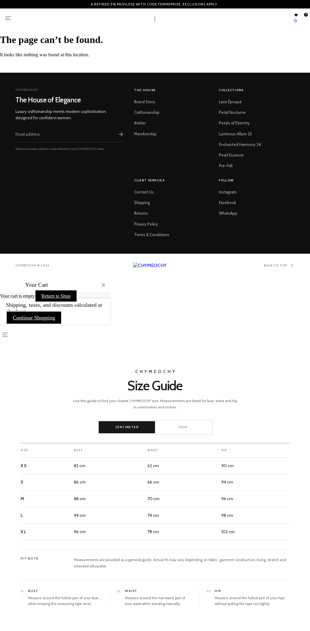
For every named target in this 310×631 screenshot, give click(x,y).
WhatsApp (228, 213)
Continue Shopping (34, 318)
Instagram (227, 192)
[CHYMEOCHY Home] (155, 265)
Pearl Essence (231, 155)
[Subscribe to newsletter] (121, 134)
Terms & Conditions (151, 234)
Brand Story (144, 101)
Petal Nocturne (232, 112)
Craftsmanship (147, 112)
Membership (145, 133)
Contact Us (144, 192)
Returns (141, 213)
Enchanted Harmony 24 (240, 144)
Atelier (140, 123)
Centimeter (126, 427)
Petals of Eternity (234, 123)
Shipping (142, 202)
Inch (183, 427)
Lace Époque (230, 101)
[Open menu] (8, 18)
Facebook (227, 202)
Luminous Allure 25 (235, 133)
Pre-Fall (225, 165)
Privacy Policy (146, 224)
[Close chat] (295, 470)
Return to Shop (56, 296)
